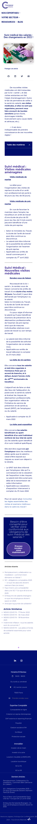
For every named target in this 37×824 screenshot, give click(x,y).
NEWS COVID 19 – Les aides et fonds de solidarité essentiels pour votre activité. (18, 630)
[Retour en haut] (18, 647)
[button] (19, 12)
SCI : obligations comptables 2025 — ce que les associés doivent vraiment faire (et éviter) (18, 582)
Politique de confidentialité (24, 816)
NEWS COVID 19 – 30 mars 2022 (16, 615)
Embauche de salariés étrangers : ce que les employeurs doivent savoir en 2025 (18, 598)
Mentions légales (6, 816)
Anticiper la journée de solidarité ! (18, 604)
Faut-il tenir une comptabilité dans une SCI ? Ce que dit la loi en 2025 (18, 590)
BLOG (20, 22)
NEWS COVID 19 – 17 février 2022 (17, 612)
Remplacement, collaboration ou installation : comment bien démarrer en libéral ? (18, 574)
